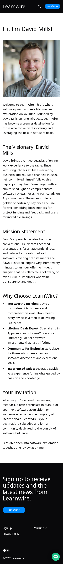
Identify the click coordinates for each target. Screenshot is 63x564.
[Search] (39, 6)
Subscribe (14, 510)
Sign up (7, 528)
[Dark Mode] (6, 550)
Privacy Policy (11, 534)
